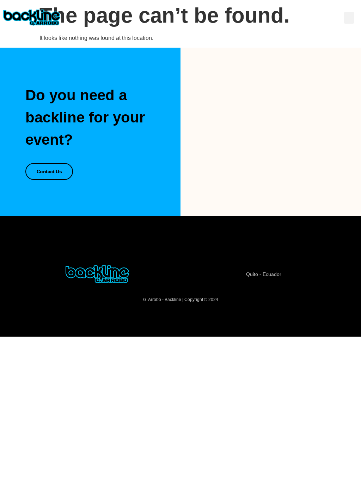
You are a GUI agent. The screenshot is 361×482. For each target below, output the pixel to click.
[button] (349, 18)
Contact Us (49, 171)
